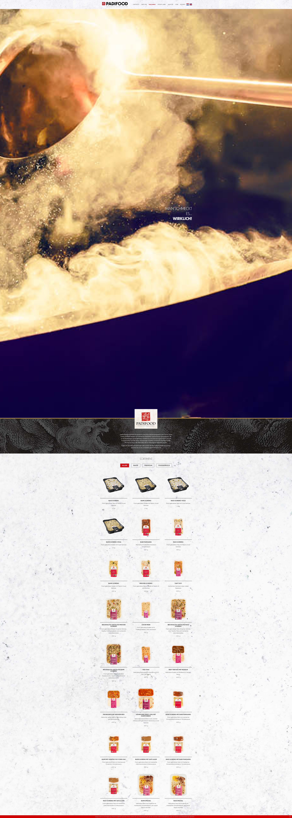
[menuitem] (136, 4)
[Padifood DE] (115, 4)
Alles (124, 465)
